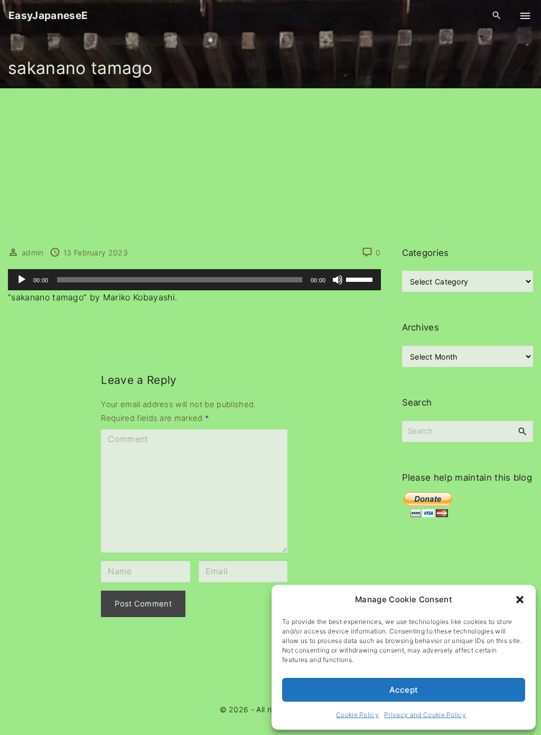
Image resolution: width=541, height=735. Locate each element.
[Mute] (337, 279)
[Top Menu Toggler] (525, 15)
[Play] (21, 279)
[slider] (361, 278)
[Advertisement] (270, 168)
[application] (194, 279)
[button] (520, 599)
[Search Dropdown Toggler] (496, 15)
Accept (403, 690)
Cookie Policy (357, 715)
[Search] (522, 431)
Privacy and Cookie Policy (425, 715)
